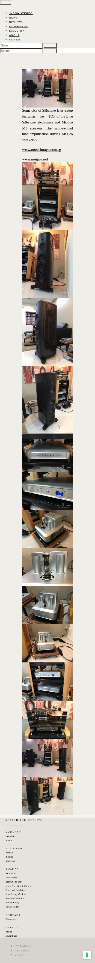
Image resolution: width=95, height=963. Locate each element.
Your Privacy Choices (16, 894)
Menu (5, 2)
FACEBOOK (22, 950)
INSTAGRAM (23, 946)
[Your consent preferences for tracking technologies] (87, 955)
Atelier (9, 931)
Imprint (9, 840)
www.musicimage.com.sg (41, 150)
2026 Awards (11, 877)
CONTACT (16, 39)
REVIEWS (16, 22)
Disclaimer (10, 836)
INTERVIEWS (18, 26)
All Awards (11, 873)
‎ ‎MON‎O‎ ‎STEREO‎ (21, 13)
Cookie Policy (12, 906)
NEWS (13, 17)
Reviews (9, 852)
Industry (9, 856)
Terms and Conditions (16, 890)
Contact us (10, 919)
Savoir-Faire (11, 936)
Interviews (10, 861)
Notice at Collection (15, 898)
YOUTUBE (22, 955)
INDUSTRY (16, 31)
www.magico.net (35, 159)
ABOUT (14, 35)
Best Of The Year (13, 881)
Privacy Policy (12, 902)
